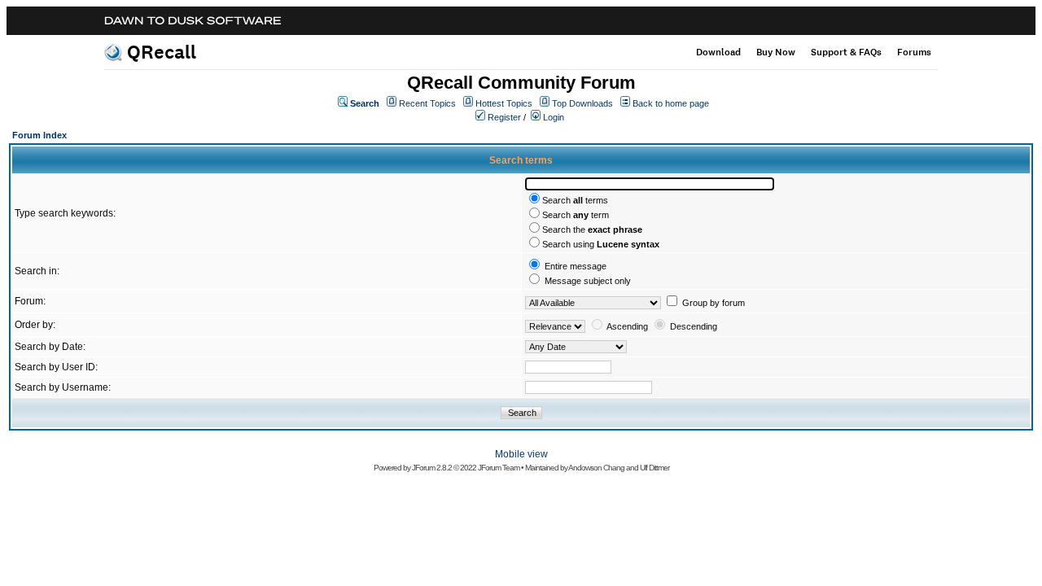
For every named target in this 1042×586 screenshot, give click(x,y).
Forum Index (39, 135)
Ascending (627, 326)
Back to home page (671, 103)
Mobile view (521, 454)
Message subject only (588, 281)
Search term (575, 215)
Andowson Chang (596, 467)
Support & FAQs (846, 52)
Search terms (575, 200)
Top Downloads (582, 103)
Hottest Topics (503, 103)
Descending (693, 326)
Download (718, 52)
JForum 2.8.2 (432, 467)
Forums (914, 52)
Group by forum (713, 303)
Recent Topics (427, 103)
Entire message (575, 266)
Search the (592, 229)
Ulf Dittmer (654, 467)
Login (553, 117)
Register (504, 117)
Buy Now (775, 52)
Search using (600, 244)
